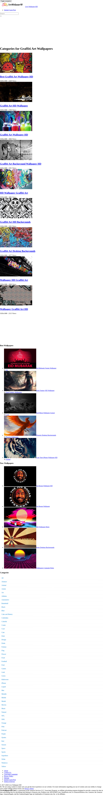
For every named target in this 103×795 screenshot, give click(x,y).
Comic (4, 625)
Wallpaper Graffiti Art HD (14, 309)
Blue (3, 610)
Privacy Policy (8, 776)
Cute (3, 632)
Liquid (4, 687)
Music (3, 708)
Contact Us (7, 772)
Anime (4, 589)
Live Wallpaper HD (31, 6)
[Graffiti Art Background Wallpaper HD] (16, 159)
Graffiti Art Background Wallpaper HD (20, 163)
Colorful (4, 621)
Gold (3, 672)
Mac (3, 690)
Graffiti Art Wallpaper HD (14, 134)
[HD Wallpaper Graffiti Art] (16, 188)
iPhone (4, 683)
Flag (3, 650)
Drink (3, 643)
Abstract (4, 582)
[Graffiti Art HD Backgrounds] (16, 218)
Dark (3, 636)
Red (3, 741)
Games (4, 668)
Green (3, 676)
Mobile (4, 697)
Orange (4, 723)
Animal (8, 459)
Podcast (4, 730)
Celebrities (5, 618)
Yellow (4, 766)
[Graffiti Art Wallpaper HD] (16, 130)
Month (4, 701)
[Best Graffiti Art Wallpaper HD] (16, 72)
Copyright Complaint (11, 774)
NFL (3, 716)
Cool (7, 415)
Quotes (4, 737)
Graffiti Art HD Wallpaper (14, 105)
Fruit (3, 665)
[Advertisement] (51, 31)
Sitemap (6, 778)
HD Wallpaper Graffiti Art (14, 193)
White (3, 759)
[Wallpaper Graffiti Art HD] (16, 305)
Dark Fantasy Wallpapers (14, 392)
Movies (4, 705)
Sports (4, 752)
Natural (4, 712)
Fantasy (4, 647)
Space (3, 748)
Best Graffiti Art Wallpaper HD (16, 76)
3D (3, 578)
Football (4, 661)
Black (3, 607)
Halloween (5, 679)
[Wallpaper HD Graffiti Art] (16, 276)
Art (7, 370)
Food (3, 658)
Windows (5, 763)
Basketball (5, 603)
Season (4, 745)
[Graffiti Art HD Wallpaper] (16, 101)
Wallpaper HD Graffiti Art (14, 280)
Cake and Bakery (7, 614)
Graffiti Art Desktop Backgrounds (17, 251)
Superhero (5, 755)
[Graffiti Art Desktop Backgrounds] (16, 247)
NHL (3, 719)
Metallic (4, 694)
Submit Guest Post (10, 10)
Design (4, 639)
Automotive (5, 600)
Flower (4, 654)
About (6, 771)
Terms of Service (9, 781)
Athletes (4, 596)
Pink (3, 726)
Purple (4, 734)
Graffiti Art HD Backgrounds (15, 222)
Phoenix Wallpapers (12, 437)
